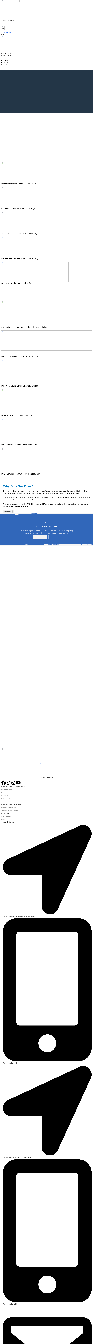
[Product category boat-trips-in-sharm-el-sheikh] (46, 224)
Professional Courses (7, 799)
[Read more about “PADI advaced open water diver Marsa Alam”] (3, 470)
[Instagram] (13, 782)
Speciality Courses (6, 796)
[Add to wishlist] (18, 470)
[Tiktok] (8, 782)
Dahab (3, 819)
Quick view (8, 470)
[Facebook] (3, 782)
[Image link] (8, 755)
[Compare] (13, 470)
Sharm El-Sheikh (6, 816)
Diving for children (6, 789)
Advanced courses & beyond (9, 810)
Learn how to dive (6, 792)
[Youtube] (18, 782)
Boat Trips (4, 802)
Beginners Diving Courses (8, 807)
